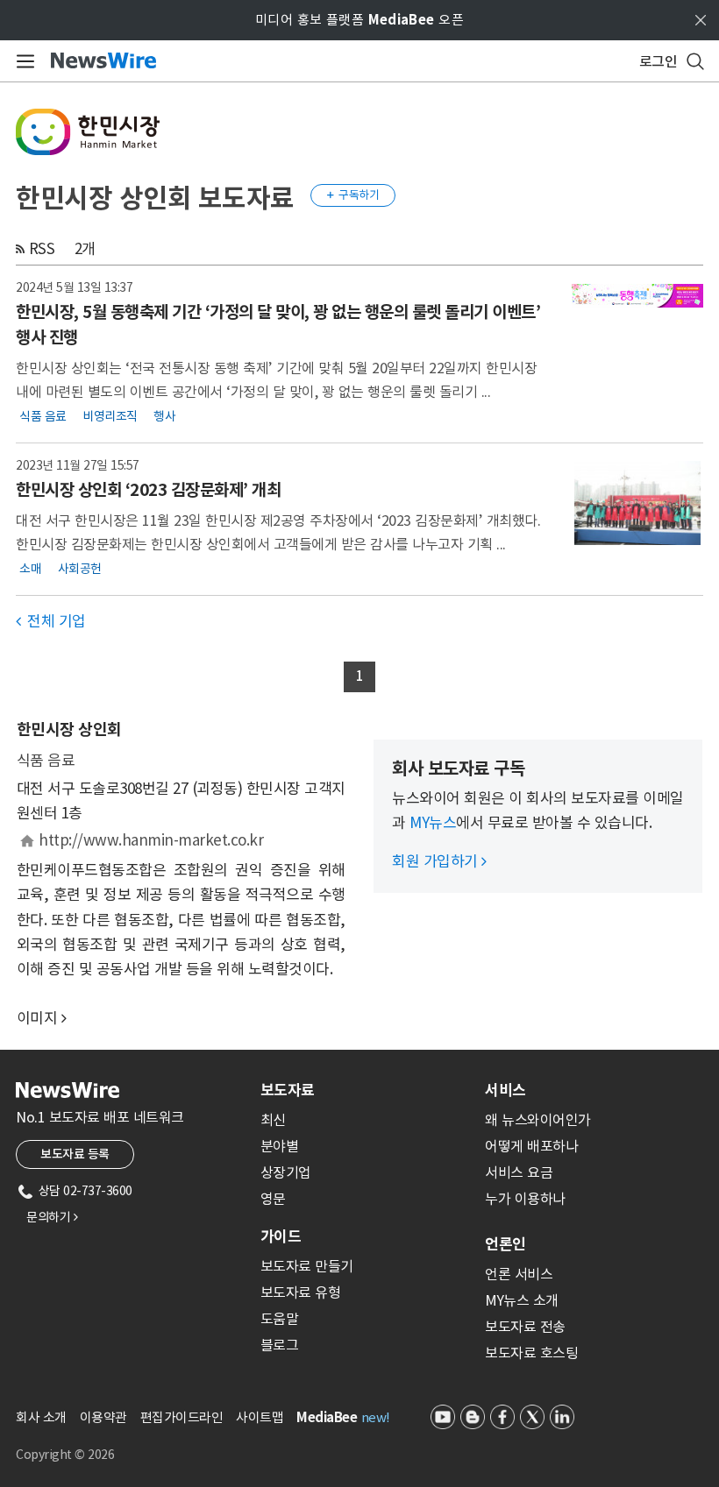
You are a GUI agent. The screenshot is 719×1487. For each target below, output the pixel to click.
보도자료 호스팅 (531, 1353)
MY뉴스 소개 (522, 1300)
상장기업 (285, 1172)
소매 (30, 569)
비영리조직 (110, 415)
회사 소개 (41, 1417)
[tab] (365, 1090)
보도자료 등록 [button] (75, 1154)
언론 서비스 (518, 1274)
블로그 (279, 1345)
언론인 (505, 1244)
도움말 (279, 1319)
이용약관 (103, 1417)
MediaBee (326, 1417)
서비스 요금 (518, 1172)
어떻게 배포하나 (531, 1146)
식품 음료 (43, 415)
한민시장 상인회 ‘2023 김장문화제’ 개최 (148, 489)
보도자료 (287, 1090)
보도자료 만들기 (306, 1266)
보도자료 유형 (300, 1292)
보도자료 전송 (525, 1326)
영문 (273, 1198)
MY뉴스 (432, 822)
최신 (273, 1120)
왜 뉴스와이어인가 (538, 1120)
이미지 (37, 1018)
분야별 (279, 1146)
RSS (42, 248)
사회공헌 (80, 569)
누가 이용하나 (525, 1198)
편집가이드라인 (182, 1417)
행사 (164, 415)
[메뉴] (22, 61)
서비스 (505, 1090)
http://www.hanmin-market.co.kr (151, 840)
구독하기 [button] (353, 195)
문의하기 (51, 1217)
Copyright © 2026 (65, 1454)
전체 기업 (51, 621)
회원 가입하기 (439, 861)
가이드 (280, 1236)
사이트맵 (259, 1417)
